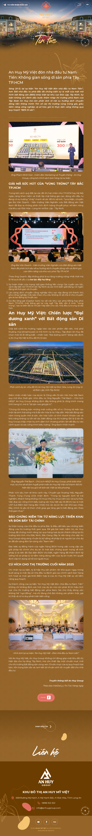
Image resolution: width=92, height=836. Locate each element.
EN (87, 4)
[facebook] (48, 697)
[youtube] (38, 822)
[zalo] (55, 822)
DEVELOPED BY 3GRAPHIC (46, 830)
